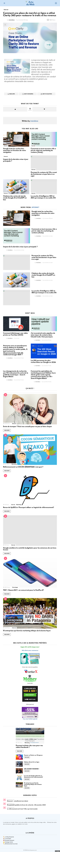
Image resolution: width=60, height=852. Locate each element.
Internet (6, 145)
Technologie (15, 587)
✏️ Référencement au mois (10, 844)
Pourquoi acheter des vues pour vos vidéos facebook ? (29, 746)
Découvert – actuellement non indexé (17, 801)
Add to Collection (47, 94)
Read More (7, 430)
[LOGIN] (56, 3)
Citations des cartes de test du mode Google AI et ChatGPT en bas (15, 198)
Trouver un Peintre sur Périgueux (33, 755)
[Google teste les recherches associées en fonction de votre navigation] (16, 139)
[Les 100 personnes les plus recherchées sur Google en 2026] (44, 351)
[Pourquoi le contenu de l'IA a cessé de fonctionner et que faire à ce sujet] (44, 163)
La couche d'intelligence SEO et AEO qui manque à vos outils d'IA (43, 197)
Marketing (14, 464)
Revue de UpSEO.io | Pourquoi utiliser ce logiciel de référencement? (28, 507)
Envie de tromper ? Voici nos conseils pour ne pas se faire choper (27, 426)
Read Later (12, 94)
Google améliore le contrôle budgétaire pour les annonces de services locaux (29, 549)
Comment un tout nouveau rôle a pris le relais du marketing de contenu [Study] (43, 150)
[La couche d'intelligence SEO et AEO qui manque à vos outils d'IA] (44, 186)
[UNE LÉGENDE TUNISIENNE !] (19, 770)
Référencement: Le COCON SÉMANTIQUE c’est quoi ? (23, 467)
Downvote (44, 109)
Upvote (15, 109)
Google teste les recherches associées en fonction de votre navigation (14, 150)
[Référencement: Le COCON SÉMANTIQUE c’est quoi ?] (30, 449)
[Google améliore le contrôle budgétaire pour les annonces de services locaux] (30, 530)
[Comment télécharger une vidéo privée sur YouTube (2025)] (16, 323)
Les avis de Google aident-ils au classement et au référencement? (33, 776)
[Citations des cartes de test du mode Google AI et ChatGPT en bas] (16, 186)
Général (14, 423)
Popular (5, 394)
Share (5, 24)
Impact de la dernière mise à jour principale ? (15, 160)
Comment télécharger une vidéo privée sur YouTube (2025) (15, 334)
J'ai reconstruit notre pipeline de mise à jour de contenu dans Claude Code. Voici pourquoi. (43, 335)
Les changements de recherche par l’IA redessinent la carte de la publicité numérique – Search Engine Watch (15, 374)
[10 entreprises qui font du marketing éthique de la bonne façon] (30, 613)
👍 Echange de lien (8, 842)
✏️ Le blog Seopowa (8, 837)
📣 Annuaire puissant (8, 840)
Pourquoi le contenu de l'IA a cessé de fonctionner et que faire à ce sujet (44, 174)
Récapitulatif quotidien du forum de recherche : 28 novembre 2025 (26, 805)
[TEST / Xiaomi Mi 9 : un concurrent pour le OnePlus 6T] (30, 573)
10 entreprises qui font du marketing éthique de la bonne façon (27, 630)
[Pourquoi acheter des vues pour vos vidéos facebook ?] (30, 735)
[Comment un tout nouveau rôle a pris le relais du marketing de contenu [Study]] (44, 139)
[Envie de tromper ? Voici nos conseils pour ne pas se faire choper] (30, 409)
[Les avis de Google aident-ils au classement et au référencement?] (19, 777)
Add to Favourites (28, 94)
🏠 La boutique (7, 838)
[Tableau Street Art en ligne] (19, 764)
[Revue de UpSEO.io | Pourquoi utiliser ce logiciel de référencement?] (30, 490)
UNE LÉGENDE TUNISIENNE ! (31, 769)
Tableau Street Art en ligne (31, 762)
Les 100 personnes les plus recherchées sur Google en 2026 (43, 361)
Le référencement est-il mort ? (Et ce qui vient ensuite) (22, 809)
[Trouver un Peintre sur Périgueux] (19, 757)
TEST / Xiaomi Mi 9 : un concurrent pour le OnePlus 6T (23, 590)
